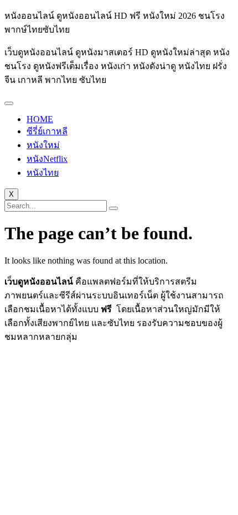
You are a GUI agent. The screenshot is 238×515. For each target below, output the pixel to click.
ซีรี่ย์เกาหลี (47, 131)
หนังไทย (43, 172)
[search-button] (113, 208)
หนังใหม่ (43, 145)
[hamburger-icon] (8, 103)
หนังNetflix (47, 159)
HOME (40, 119)
